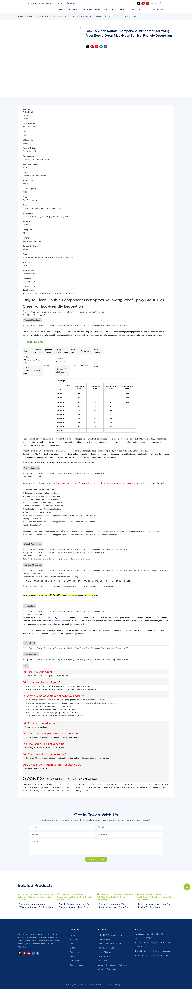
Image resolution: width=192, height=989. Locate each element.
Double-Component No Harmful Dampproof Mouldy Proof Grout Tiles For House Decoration (74, 906)
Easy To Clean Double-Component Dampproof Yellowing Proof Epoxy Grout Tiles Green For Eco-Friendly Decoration (87, 16)
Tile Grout (30, 16)
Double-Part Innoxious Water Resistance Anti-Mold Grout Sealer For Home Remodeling (115, 906)
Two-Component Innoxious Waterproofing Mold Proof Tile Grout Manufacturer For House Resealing (36, 906)
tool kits (55, 594)
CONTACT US (33, 778)
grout (33, 127)
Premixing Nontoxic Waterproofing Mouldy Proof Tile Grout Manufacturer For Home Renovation (154, 906)
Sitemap (108, 985)
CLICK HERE (121, 581)
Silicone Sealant (60, 621)
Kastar (20, 16)
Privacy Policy (120, 985)
